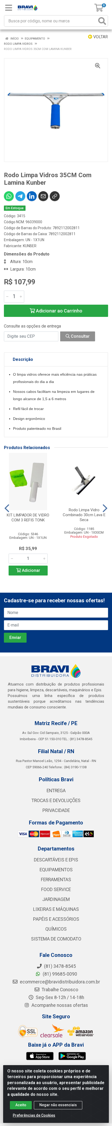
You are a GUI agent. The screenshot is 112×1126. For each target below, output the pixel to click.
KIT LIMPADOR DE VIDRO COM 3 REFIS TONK (28, 517)
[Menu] (8, 7)
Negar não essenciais (58, 1105)
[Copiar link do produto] (55, 196)
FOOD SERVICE (56, 889)
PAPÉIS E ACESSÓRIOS (56, 919)
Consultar (80, 336)
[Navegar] (7, 508)
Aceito (20, 1105)
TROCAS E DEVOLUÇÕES (56, 800)
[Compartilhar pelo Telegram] (20, 196)
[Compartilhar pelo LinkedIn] (32, 196)
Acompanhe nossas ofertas (59, 1005)
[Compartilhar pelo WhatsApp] (9, 196)
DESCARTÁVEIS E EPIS (56, 859)
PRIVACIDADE (56, 810)
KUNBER (29, 246)
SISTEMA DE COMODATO (56, 939)
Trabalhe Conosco (59, 989)
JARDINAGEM (56, 899)
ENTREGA (56, 790)
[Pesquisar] (102, 21)
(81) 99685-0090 (59, 974)
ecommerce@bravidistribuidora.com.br (59, 981)
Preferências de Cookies (34, 1115)
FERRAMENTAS (56, 879)
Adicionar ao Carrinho (58, 311)
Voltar (100, 36)
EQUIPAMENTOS (56, 869)
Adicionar (30, 570)
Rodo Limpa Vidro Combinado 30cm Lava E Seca (84, 515)
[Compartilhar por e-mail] (43, 196)
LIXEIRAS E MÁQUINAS (56, 909)
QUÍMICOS (56, 929)
